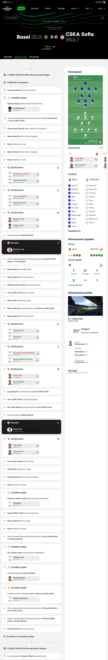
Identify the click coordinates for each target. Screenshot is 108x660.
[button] (75, 8)
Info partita (34, 57)
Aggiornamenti (21, 57)
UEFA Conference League (7, 8)
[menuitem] (22, 8)
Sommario (8, 57)
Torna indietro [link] (11, 17)
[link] (21, 8)
